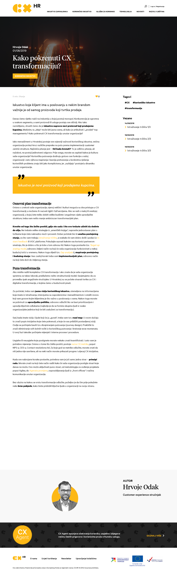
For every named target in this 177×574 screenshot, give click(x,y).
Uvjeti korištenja (49, 558)
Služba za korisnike (105, 11)
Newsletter (66, 558)
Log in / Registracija (157, 6)
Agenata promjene (38, 370)
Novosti (140, 11)
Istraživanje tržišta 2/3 (139, 138)
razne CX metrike (80, 343)
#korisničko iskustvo (144, 102)
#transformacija (133, 108)
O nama (33, 558)
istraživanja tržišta (48, 237)
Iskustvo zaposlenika (57, 11)
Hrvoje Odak (20, 47)
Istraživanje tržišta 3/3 (139, 150)
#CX (127, 102)
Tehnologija (125, 11)
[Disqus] (56, 427)
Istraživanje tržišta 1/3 (139, 126)
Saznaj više (154, 535)
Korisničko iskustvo (81, 11)
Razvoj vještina (156, 11)
